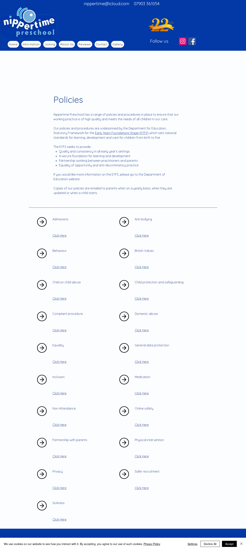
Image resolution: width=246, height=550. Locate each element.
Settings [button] (192, 544)
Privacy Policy (152, 544)
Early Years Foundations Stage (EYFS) (122, 133)
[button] (31, 44)
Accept (229, 544)
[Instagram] (182, 41)
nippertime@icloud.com (106, 3)
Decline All (210, 544)
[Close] (241, 544)
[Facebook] (192, 41)
